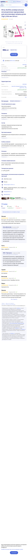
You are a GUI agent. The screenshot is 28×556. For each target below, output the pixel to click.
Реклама (24, 198)
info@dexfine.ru (8, 191)
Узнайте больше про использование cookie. (12, 549)
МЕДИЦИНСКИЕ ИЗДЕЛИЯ (10, 303)
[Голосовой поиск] (23, 5)
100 (26, 97)
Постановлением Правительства (17, 323)
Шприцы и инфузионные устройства (8, 304)
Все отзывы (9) (14, 299)
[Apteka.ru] (4, 2)
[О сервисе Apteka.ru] (26, 1)
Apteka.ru (19, 308)
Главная (3, 303)
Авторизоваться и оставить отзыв (11, 212)
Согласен (14, 552)
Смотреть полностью (15, 101)
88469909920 (7, 194)
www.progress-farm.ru (9, 184)
